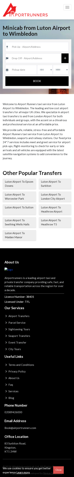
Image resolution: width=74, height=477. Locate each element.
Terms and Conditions (21, 364)
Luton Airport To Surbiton (51, 183)
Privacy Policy (17, 371)
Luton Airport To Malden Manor (15, 235)
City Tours (14, 349)
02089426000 (13, 412)
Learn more (23, 472)
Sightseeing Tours (19, 329)
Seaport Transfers (19, 335)
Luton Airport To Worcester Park (15, 196)
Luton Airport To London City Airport (53, 196)
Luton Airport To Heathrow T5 (51, 222)
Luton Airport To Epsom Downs (19, 183)
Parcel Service (17, 322)
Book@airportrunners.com (20, 427)
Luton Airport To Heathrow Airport (51, 209)
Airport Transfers (18, 316)
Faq (10, 384)
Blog (11, 397)
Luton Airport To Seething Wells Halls (17, 222)
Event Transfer (17, 342)
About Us (13, 378)
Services (13, 391)
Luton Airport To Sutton (19, 207)
